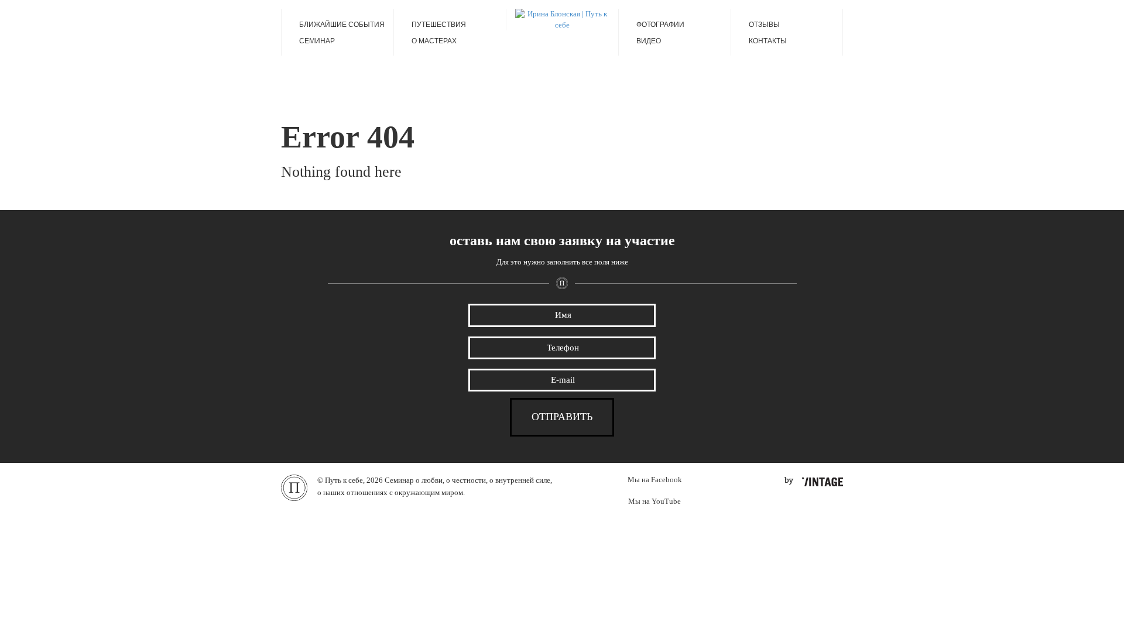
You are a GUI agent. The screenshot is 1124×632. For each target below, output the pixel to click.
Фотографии (660, 24)
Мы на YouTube (654, 501)
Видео (648, 40)
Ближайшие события (342, 24)
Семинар (317, 40)
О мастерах (434, 40)
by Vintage (813, 481)
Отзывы (764, 24)
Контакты (768, 40)
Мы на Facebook (655, 479)
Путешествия (439, 24)
